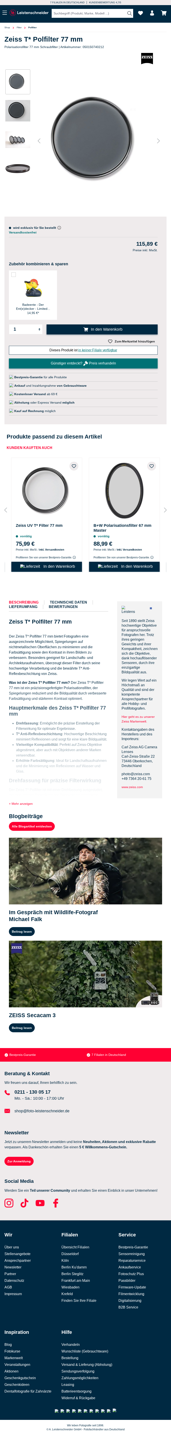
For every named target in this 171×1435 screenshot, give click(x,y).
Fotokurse (12, 1351)
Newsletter (12, 1267)
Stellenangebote (17, 1254)
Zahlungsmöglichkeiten (79, 1378)
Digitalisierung (129, 1300)
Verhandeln (70, 1344)
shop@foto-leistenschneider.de (41, 1111)
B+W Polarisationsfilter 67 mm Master (122, 528)
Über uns (11, 1247)
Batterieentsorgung (76, 1391)
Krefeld (67, 1294)
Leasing (67, 1385)
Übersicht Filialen (75, 1247)
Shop (7, 27)
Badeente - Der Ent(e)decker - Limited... (33, 306)
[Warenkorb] (163, 13)
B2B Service (128, 1307)
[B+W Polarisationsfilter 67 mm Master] (124, 489)
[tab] (24, 602)
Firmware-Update (132, 1287)
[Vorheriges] (39, 141)
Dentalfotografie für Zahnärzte (27, 1391)
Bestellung (69, 1358)
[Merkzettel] (140, 13)
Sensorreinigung (131, 1254)
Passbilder (126, 1280)
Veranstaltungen (17, 1365)
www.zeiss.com (132, 787)
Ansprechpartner (17, 1260)
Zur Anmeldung (19, 1161)
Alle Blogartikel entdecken (32, 826)
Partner (10, 1274)
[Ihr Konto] (152, 13)
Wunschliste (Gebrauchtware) (84, 1351)
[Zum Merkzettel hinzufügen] (73, 466)
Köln (65, 1260)
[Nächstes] (158, 141)
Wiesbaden (70, 1287)
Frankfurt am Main (75, 1280)
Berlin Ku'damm (74, 1267)
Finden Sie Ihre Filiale (78, 1300)
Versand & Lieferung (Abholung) (86, 1365)
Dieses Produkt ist (83, 350)
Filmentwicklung (131, 1294)
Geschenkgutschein (20, 1378)
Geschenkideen (16, 1385)
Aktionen (11, 1371)
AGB (8, 1287)
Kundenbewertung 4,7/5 (105, 2)
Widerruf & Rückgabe (78, 1398)
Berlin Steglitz (72, 1274)
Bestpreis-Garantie (22, 1055)
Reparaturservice (132, 1260)
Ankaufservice (129, 1267)
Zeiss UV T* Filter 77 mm (39, 525)
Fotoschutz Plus (131, 1274)
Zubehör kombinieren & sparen (38, 264)
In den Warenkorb (106, 329)
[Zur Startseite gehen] (29, 13)
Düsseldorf (70, 1254)
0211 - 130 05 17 (32, 1092)
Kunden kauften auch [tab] (29, 448)
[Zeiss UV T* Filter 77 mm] (46, 489)
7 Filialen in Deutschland (67, 2)
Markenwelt (13, 1358)
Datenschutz (14, 1280)
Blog (8, 1344)
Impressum (13, 1294)
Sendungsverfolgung (77, 1371)
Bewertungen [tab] (63, 607)
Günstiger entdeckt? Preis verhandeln (83, 363)
